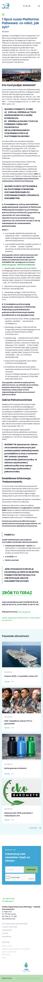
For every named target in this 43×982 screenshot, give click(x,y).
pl (24, 6)
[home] (7, 6)
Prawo (4, 958)
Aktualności (7, 936)
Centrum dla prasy (9, 927)
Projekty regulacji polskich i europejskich (16, 949)
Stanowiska (6, 955)
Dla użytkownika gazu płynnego (15, 924)
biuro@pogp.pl (8, 901)
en (27, 6)
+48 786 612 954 (8, 899)
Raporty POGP (7, 946)
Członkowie (6, 930)
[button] (38, 6)
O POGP (5, 933)
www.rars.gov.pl (24, 612)
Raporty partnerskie (9, 952)
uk (29, 6)
